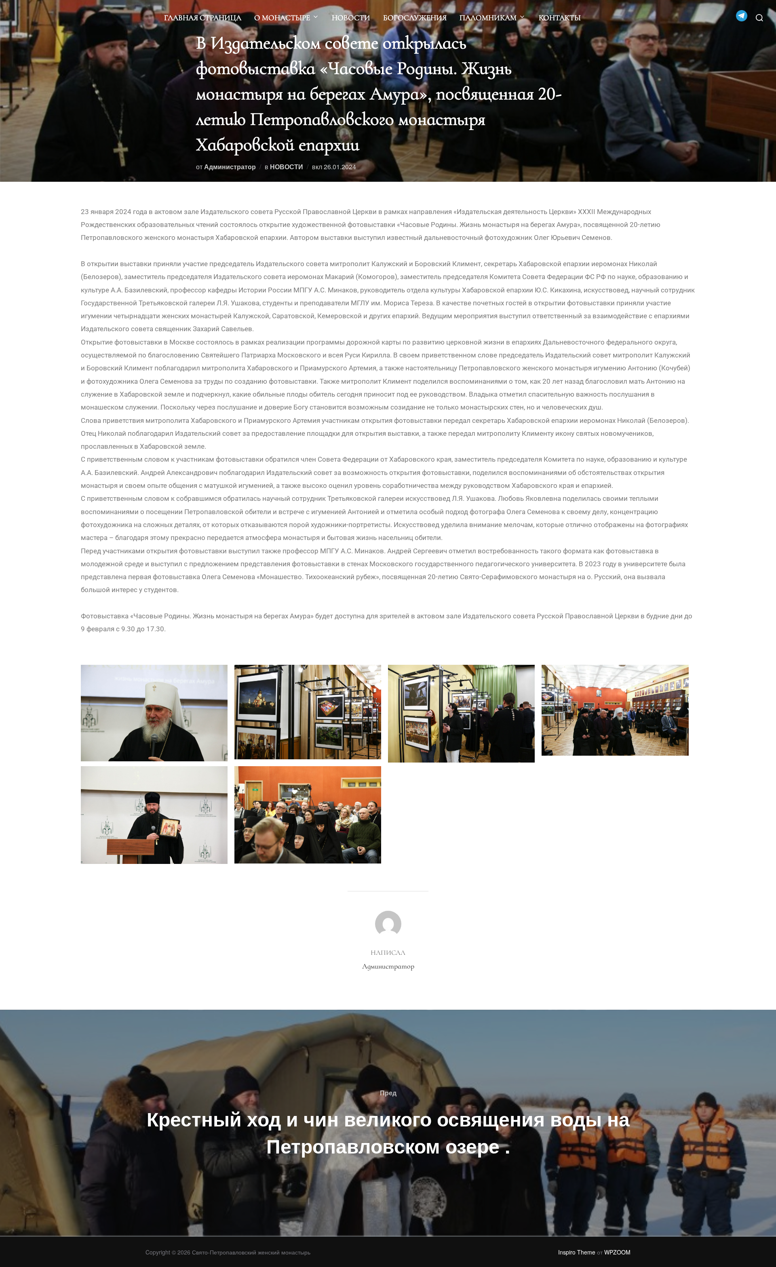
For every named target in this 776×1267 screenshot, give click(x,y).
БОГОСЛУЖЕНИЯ (415, 17)
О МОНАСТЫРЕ (282, 17)
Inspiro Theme (576, 1252)
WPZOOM (617, 1252)
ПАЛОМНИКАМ (488, 17)
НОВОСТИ (351, 17)
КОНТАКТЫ (560, 17)
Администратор (230, 166)
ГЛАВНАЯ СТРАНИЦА (202, 17)
